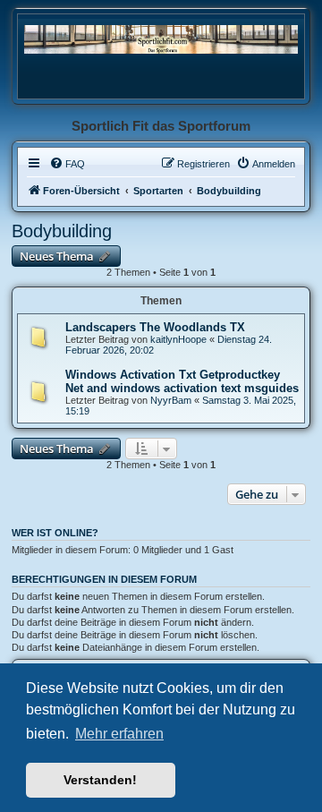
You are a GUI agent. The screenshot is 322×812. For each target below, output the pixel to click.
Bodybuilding (62, 231)
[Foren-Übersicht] (161, 39)
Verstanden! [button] (100, 780)
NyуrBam (170, 400)
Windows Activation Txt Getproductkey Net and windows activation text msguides (182, 381)
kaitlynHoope (178, 339)
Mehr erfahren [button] (119, 733)
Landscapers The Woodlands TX (155, 327)
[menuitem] (67, 164)
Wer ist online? (55, 532)
